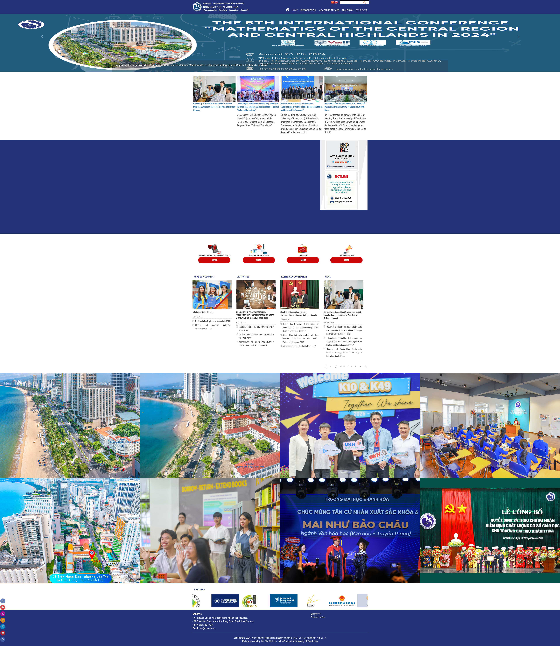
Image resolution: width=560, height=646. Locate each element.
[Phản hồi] (2, 620)
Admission (347, 10)
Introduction (308, 10)
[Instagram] (2, 613)
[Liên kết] (2, 639)
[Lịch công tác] (2, 633)
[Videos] (2, 607)
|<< (326, 366)
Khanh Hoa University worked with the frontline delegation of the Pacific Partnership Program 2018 (300, 338)
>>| (365, 366)
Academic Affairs (329, 10)
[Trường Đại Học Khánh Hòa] (220, 6)
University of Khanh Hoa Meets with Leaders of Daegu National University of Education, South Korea (344, 106)
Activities (243, 276)
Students (361, 10)
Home (295, 10)
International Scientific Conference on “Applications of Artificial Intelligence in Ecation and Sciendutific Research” (301, 106)
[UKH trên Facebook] (2, 600)
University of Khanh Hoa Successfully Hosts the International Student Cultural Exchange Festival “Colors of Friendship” (258, 106)
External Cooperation (294, 276)
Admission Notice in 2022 (203, 312)
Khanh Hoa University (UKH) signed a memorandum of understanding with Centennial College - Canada (300, 327)
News (328, 276)
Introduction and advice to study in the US (299, 346)
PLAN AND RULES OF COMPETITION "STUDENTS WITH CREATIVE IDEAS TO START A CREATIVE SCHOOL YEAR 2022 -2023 (255, 315)
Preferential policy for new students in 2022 (212, 321)
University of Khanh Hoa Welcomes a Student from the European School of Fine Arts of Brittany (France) (214, 106)
